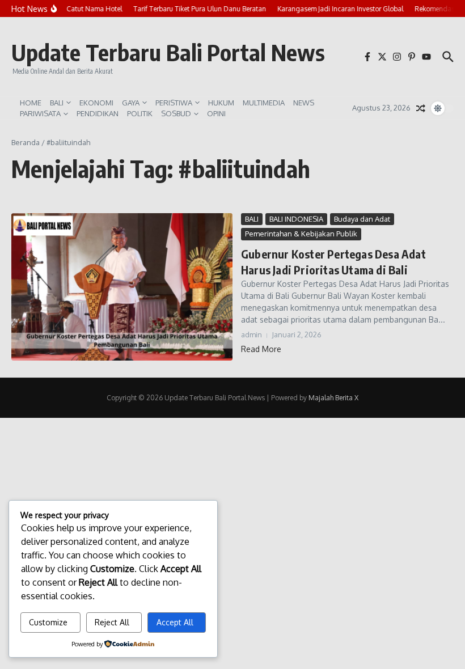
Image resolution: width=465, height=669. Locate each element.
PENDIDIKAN (98, 113)
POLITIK (140, 113)
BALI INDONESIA (296, 218)
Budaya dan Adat (362, 218)
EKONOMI (96, 102)
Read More (261, 349)
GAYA (131, 102)
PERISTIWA (173, 102)
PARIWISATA (40, 113)
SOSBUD (176, 113)
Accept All (175, 622)
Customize (48, 622)
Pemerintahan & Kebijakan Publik (301, 233)
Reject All (112, 622)
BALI (57, 102)
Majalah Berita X (333, 397)
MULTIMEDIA (264, 102)
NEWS (303, 102)
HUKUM (221, 102)
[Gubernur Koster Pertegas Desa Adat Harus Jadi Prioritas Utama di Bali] (121, 287)
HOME (30, 102)
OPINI (216, 113)
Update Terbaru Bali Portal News (168, 52)
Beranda (25, 142)
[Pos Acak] (420, 108)
